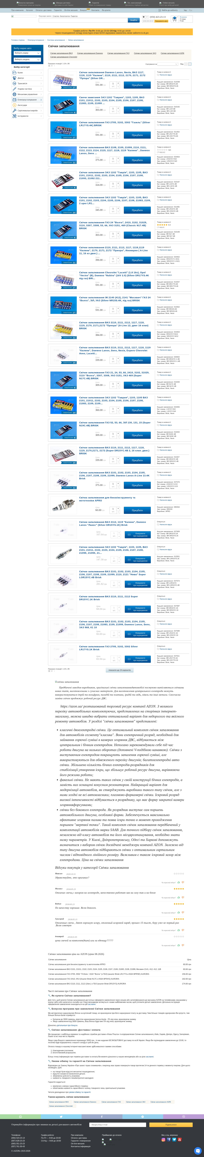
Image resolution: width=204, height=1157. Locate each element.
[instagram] (163, 1140)
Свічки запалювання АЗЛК (172, 53)
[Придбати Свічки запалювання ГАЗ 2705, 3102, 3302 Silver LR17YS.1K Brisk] (63, 662)
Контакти (95, 10)
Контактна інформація (80, 1146)
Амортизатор (65, 16)
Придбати (137, 85)
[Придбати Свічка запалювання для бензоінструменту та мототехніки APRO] (63, 513)
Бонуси (85, 10)
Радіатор (74, 16)
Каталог (29, 10)
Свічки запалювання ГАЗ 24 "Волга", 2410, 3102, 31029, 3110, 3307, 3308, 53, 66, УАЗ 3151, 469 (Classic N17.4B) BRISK (113, 225)
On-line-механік (77, 1144)
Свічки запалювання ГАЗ (118, 53)
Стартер (56, 16)
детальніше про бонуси (67, 1025)
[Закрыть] (190, 32)
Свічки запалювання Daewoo (90, 53)
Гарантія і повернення (81, 1141)
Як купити (106, 10)
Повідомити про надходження (140, 534)
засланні (92, 1004)
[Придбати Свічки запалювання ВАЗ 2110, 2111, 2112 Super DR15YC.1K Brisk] (63, 612)
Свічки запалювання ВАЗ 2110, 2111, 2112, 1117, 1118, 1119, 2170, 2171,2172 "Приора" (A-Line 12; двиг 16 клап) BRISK (113, 325)
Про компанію (17, 10)
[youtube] (180, 1140)
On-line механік (71, 10)
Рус (190, 10)
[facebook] (169, 1140)
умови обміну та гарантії (79, 1092)
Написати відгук (166, 75)
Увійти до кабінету (170, 10)
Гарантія (58, 10)
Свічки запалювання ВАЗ (61, 53)
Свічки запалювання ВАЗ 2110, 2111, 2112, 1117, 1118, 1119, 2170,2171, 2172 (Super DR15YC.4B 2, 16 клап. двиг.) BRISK (114, 450)
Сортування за (151, 64)
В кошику (183, 17)
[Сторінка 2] (54, 65)
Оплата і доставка (43, 10)
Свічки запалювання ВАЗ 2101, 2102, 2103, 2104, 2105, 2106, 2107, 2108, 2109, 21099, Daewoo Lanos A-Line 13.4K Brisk (114, 475)
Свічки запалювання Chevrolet (63, 57)
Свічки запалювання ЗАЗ (145, 53)
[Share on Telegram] (142, 1116)
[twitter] (174, 1140)
